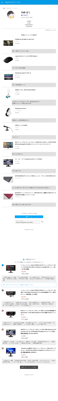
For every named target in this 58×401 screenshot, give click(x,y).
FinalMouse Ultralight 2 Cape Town (24, 39)
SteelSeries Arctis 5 (20, 108)
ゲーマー (9, 8)
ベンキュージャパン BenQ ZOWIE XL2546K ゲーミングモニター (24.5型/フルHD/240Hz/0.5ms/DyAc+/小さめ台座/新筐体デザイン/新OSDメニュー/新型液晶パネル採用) (38, 292)
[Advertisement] (29, 241)
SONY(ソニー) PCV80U (21, 125)
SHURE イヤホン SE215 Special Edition (25, 90)
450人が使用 (24, 338)
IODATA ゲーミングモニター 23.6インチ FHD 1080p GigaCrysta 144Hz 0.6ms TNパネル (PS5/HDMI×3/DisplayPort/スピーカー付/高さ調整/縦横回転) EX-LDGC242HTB (38, 331)
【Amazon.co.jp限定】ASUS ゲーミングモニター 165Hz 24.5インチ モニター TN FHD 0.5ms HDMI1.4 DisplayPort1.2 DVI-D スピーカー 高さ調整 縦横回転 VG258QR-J (38, 350)
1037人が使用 (24, 299)
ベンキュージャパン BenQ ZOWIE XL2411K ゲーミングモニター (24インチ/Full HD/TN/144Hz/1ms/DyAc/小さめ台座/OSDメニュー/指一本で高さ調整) (38, 267)
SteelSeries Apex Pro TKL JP (23, 73)
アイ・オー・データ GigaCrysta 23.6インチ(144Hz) (28, 159)
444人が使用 (24, 357)
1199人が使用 (24, 273)
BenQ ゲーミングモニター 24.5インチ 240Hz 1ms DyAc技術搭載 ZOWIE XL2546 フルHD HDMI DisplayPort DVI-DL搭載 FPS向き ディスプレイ (38, 312)
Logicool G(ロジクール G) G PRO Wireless (26, 56)
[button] (42, 222)
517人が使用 (24, 319)
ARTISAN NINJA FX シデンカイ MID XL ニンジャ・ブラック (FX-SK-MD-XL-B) (35, 176)
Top (4, 8)
